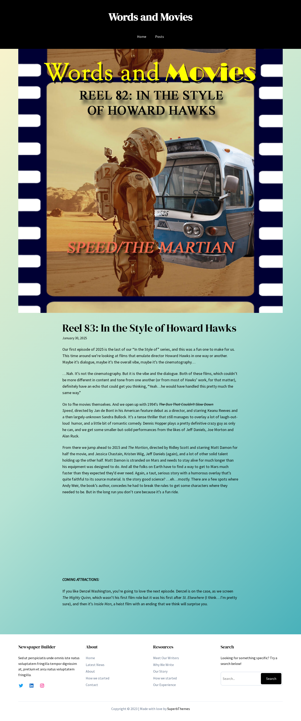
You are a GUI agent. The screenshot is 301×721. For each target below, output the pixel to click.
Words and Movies (151, 16)
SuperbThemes (178, 708)
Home (141, 36)
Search (271, 678)
